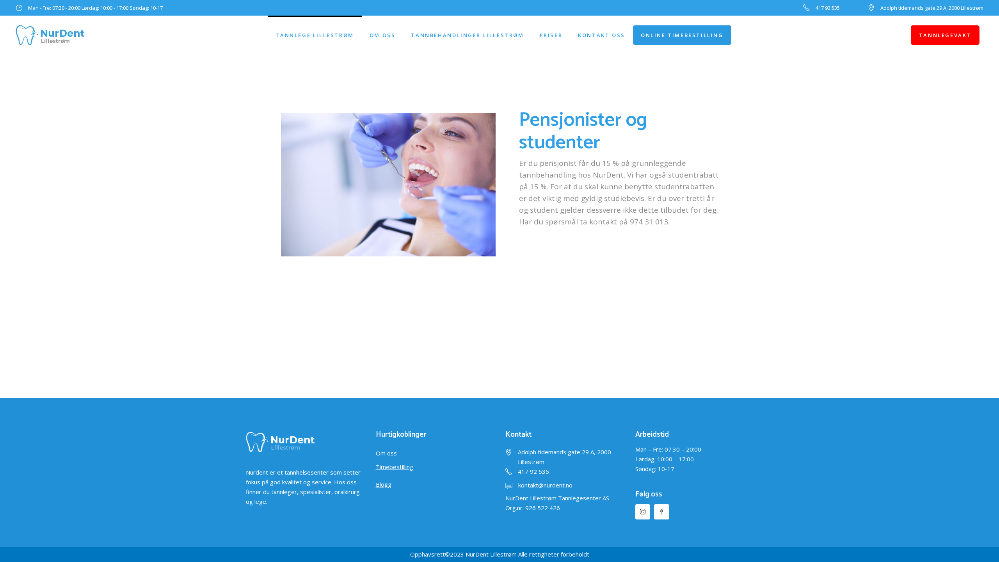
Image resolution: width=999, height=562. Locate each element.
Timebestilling (394, 467)
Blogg (383, 484)
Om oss (386, 453)
